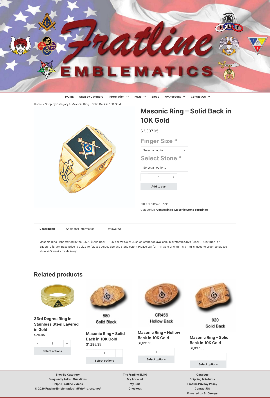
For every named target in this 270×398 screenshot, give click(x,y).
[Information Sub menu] (127, 96)
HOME (69, 96)
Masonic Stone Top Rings (191, 209)
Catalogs (202, 374)
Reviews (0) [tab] (113, 229)
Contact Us (198, 96)
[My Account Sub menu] (184, 96)
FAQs (137, 96)
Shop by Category (91, 96)
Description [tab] (47, 229)
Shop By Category (68, 374)
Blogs (155, 96)
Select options (52, 351)
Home (38, 104)
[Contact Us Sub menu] (209, 96)
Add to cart (158, 186)
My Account (173, 96)
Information (116, 96)
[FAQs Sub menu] (144, 96)
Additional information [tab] (80, 229)
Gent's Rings (164, 209)
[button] (130, 111)
